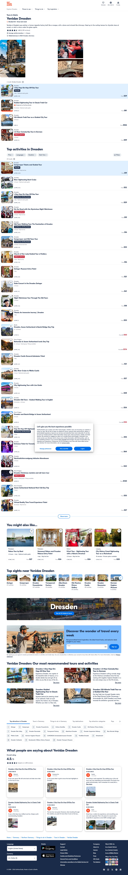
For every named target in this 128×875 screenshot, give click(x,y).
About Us (96, 847)
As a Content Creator (111, 850)
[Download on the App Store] (48, 855)
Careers (95, 850)
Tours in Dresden (59, 837)
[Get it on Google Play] (48, 848)
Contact (62, 847)
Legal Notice (63, 850)
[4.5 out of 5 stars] (12, 30)
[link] (64, 91)
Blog (94, 853)
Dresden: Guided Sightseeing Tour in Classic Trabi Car (24, 803)
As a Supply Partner (111, 847)
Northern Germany (28, 837)
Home (9, 837)
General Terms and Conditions (69, 859)
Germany (16, 837)
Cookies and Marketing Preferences (70, 856)
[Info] (23, 82)
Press (94, 856)
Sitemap (62, 865)
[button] (64, 91)
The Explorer (96, 862)
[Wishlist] (103, 2)
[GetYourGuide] (9, 4)
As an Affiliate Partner (111, 853)
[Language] (110, 2)
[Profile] (118, 2)
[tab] (18, 721)
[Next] (121, 578)
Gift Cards (96, 859)
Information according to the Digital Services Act (74, 862)
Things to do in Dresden (44, 837)
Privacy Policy (64, 853)
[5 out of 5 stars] (25, 771)
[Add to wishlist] (11, 87)
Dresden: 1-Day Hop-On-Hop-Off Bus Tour (22, 769)
